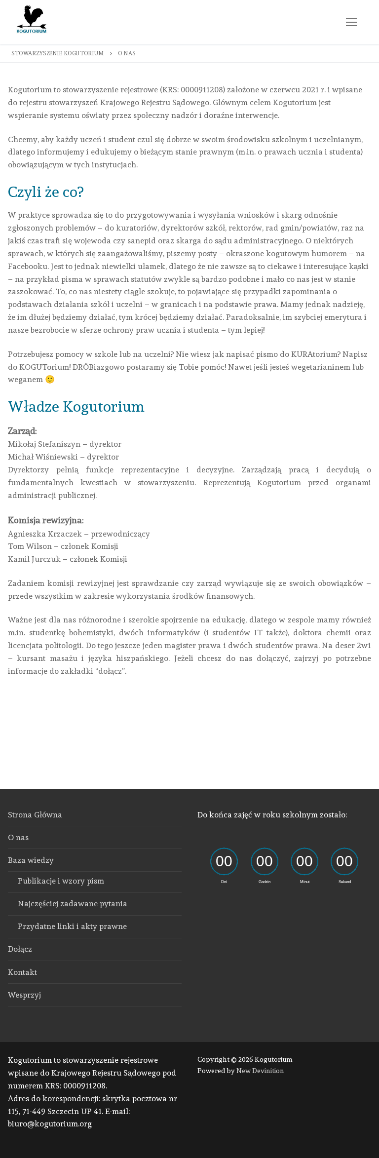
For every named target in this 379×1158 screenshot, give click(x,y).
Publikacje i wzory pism (61, 881)
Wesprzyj (24, 995)
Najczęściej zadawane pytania (72, 903)
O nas (18, 837)
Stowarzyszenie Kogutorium (57, 53)
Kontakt (22, 972)
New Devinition (260, 1071)
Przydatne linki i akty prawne (72, 926)
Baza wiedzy (31, 860)
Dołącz (20, 949)
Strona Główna (35, 814)
